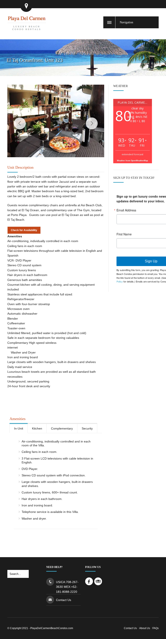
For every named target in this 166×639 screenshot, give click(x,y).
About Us (144, 628)
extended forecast (132, 154)
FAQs (155, 628)
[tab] (19, 428)
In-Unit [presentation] (18, 428)
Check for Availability (24, 230)
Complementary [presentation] (62, 428)
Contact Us (63, 600)
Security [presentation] (87, 428)
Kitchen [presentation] (37, 428)
